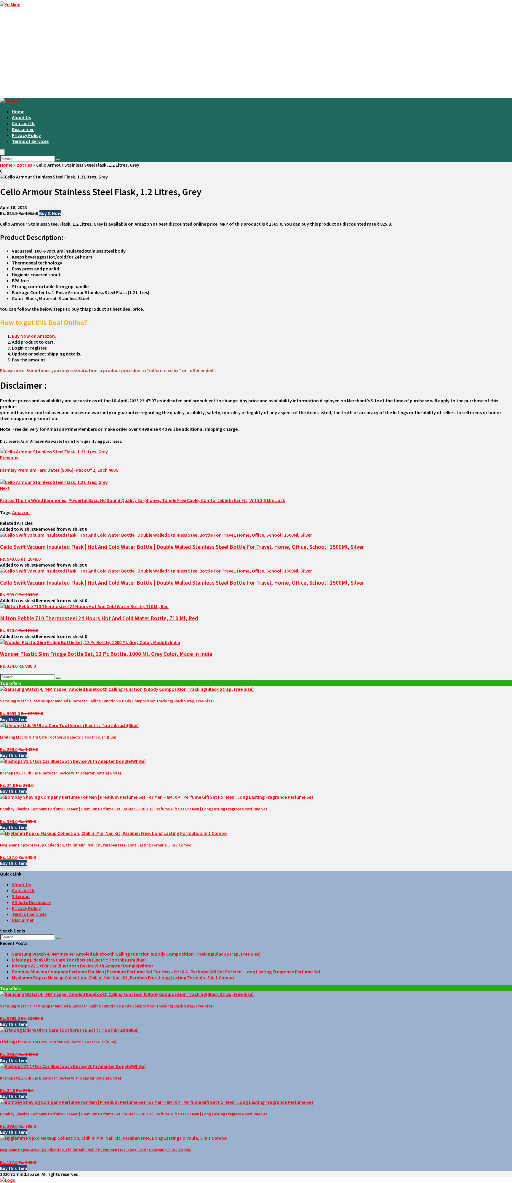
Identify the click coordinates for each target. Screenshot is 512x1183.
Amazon (21, 512)
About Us (21, 117)
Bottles (24, 165)
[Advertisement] (256, 53)
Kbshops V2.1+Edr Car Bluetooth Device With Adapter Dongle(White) (60, 773)
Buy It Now (50, 213)
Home (18, 111)
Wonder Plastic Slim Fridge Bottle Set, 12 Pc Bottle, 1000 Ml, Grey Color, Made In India (106, 654)
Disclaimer (23, 129)
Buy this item (13, 719)
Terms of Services (30, 141)
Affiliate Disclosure (31, 902)
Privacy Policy (26, 135)
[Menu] (2, 152)
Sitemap (21, 896)
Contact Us (23, 123)
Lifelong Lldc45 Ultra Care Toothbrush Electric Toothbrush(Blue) (58, 737)
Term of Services (29, 914)
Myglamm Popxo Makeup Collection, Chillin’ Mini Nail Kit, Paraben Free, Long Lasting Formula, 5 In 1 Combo (95, 845)
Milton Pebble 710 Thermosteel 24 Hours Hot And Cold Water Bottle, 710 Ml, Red (99, 618)
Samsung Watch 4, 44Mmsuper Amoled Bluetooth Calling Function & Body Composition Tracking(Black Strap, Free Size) (107, 701)
